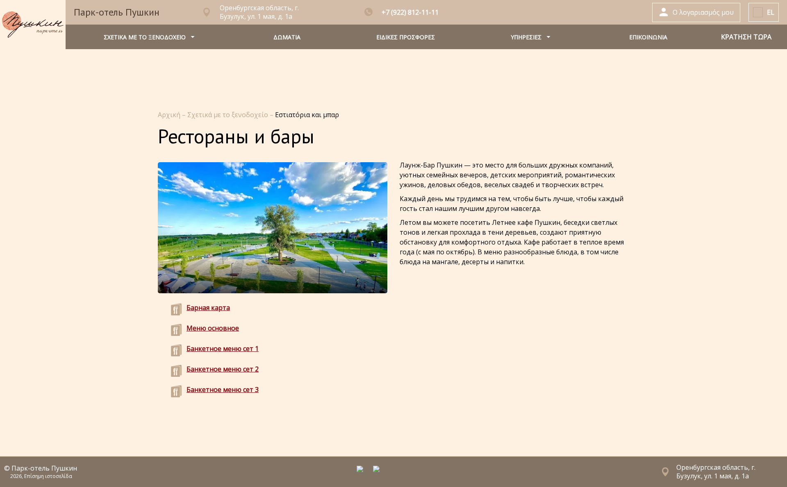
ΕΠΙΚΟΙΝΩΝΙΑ (648, 37)
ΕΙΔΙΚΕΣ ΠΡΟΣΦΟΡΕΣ (405, 37)
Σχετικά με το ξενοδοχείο (228, 114)
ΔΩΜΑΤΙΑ (286, 37)
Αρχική (170, 114)
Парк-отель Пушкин (116, 12)
